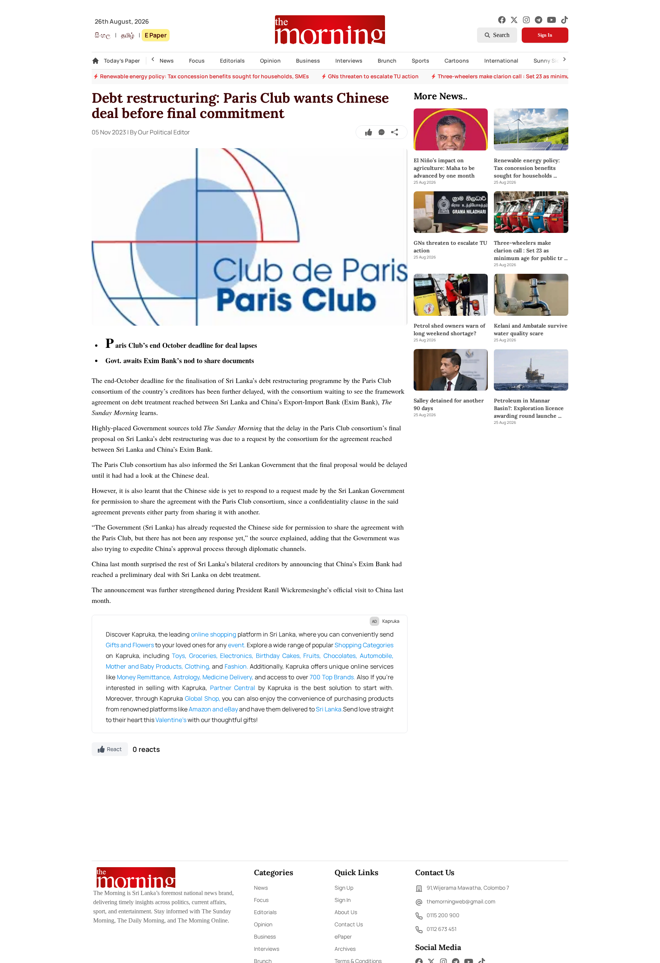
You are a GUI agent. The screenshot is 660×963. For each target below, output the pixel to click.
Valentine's (170, 720)
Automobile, (376, 655)
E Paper (156, 35)
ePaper (343, 936)
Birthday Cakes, (278, 655)
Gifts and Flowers (130, 645)
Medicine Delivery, (227, 677)
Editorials (232, 60)
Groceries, (203, 655)
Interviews (348, 60)
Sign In (545, 35)
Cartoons (457, 60)
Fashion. (236, 666)
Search (501, 35)
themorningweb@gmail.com (461, 901)
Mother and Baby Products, (144, 666)
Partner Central (233, 687)
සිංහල (102, 35)
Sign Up (344, 887)
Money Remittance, (144, 677)
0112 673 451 (441, 928)
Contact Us (349, 924)
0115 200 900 (443, 915)
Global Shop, (202, 698)
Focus (197, 60)
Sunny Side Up (552, 60)
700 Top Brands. (332, 677)
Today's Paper (122, 60)
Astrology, (187, 677)
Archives (345, 948)
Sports (420, 60)
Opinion (270, 60)
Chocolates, (340, 655)
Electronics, (236, 655)
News (167, 60)
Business (308, 60)
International (501, 60)
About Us (346, 912)
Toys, (179, 655)
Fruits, (312, 655)
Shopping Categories (364, 645)
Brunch (387, 60)
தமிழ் (127, 35)
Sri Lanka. (329, 709)
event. (237, 645)
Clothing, (197, 666)
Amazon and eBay (213, 709)
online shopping (213, 634)
